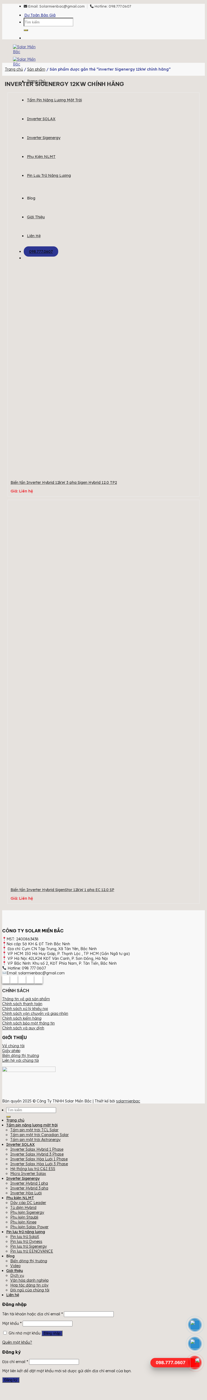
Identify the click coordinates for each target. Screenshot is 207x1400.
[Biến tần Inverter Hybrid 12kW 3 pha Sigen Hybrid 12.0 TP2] (102, 469)
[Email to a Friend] (22, 979)
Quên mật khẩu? (17, 1342)
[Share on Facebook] (6, 979)
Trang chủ (14, 69)
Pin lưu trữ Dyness (26, 1241)
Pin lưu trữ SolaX (24, 1236)
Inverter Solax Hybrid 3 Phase (37, 1154)
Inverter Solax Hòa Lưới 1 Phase (39, 1159)
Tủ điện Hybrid (23, 1207)
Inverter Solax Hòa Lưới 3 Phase (39, 1163)
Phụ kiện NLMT (41, 156)
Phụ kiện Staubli (24, 1217)
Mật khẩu (12, 1323)
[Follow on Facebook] (28, 35)
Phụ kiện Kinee (23, 1222)
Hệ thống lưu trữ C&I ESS (32, 1168)
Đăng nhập (52, 1333)
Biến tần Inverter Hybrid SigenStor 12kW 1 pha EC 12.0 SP (62, 889)
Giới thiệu (36, 217)
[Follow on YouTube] (44, 35)
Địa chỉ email (15, 1361)
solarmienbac (128, 1101)
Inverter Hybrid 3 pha (29, 1188)
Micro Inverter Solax (28, 1173)
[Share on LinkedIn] (38, 979)
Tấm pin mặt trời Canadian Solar (39, 1134)
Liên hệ (34, 235)
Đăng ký (10, 1380)
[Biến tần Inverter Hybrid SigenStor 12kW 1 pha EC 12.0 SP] (102, 877)
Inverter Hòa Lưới (26, 1193)
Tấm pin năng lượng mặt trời (54, 100)
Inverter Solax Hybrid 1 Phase (36, 1149)
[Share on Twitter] (14, 979)
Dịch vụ (17, 1275)
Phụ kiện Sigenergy (27, 1212)
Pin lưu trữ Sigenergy (28, 1246)
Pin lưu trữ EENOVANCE (31, 1251)
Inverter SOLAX (41, 118)
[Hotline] (194, 1362)
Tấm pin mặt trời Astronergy (35, 1139)
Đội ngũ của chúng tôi (29, 1290)
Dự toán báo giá (40, 15)
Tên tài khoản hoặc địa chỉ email (32, 1314)
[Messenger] (194, 1325)
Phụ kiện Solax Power (29, 1227)
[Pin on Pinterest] (30, 979)
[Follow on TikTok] (36, 35)
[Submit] (26, 30)
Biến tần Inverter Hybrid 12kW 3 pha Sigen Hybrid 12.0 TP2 (64, 482)
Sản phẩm (36, 69)
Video (15, 1265)
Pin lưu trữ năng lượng (49, 175)
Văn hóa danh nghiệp (29, 1280)
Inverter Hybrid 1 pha (29, 1183)
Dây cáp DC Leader (28, 1202)
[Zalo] (194, 1343)
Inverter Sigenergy (43, 137)
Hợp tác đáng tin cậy (29, 1285)
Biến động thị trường (28, 1260)
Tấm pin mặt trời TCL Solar (34, 1129)
